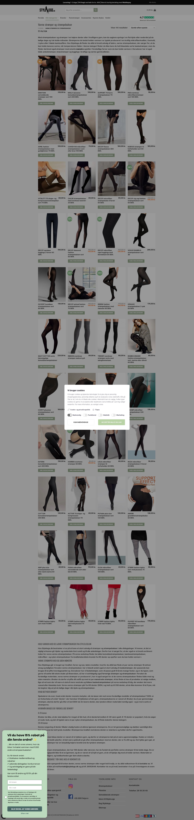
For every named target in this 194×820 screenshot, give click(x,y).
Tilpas (97, 410)
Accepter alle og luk (111, 422)
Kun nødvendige (81, 422)
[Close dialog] (44, 733)
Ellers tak (25, 813)
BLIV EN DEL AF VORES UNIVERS (24, 809)
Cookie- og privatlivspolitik (80, 410)
